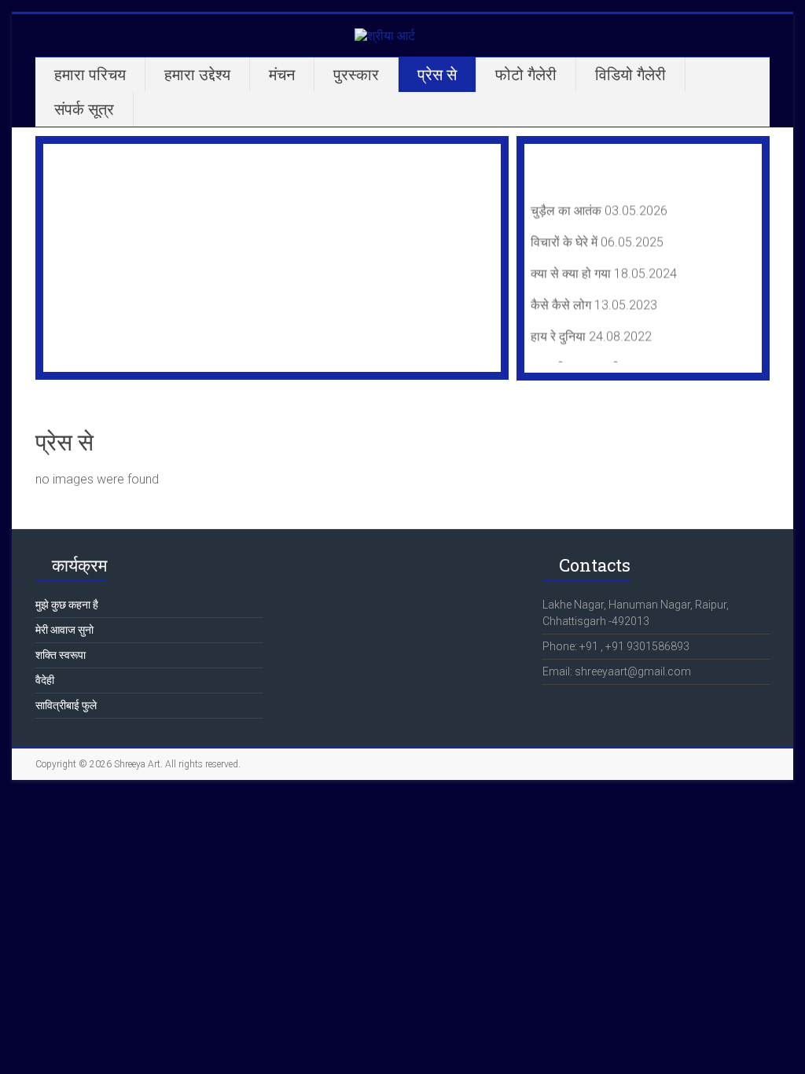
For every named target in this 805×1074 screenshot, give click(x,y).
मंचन (282, 74)
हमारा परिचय (90, 74)
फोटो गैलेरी (526, 74)
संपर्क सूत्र (84, 109)
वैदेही (44, 680)
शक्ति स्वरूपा (60, 655)
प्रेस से (437, 74)
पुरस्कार (356, 74)
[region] (272, 258)
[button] (67, 257)
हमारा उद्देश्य (197, 74)
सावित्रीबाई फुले (66, 705)
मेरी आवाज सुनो (64, 629)
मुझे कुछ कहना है (66, 604)
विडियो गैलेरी (630, 74)
